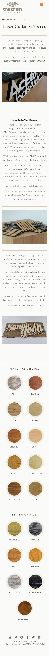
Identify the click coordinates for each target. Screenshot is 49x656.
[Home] (10, 637)
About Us (23, 647)
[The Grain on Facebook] (28, 637)
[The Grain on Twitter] (33, 637)
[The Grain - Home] (12, 12)
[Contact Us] (16, 637)
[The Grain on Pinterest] (22, 637)
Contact (33, 647)
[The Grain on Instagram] (39, 637)
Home (4, 19)
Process (11, 19)
